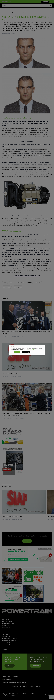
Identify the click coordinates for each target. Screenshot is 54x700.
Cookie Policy (31, 349)
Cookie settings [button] (26, 352)
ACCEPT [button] (17, 352)
